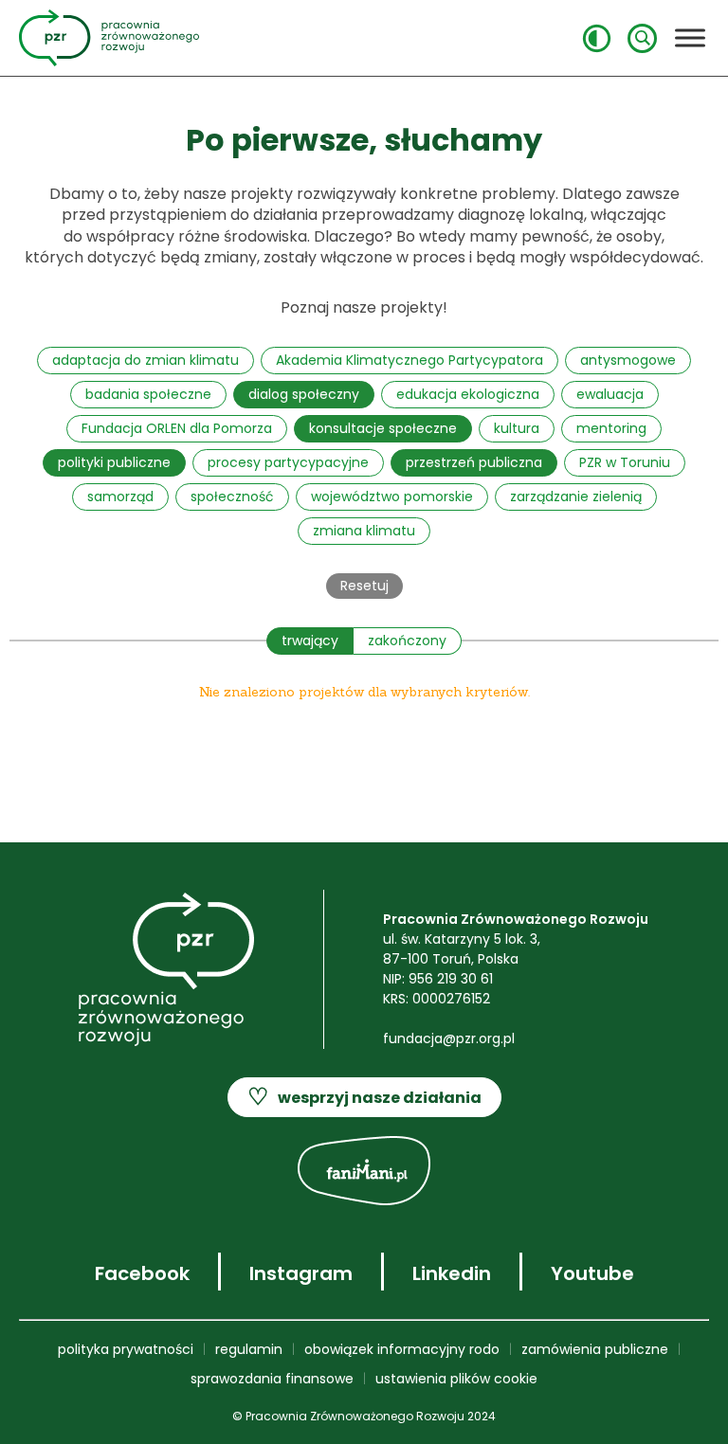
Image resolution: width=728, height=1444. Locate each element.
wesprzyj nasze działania (364, 1096)
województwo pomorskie (392, 496)
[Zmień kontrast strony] (596, 38)
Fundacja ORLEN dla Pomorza (177, 428)
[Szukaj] (642, 38)
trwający (310, 640)
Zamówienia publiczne (594, 1349)
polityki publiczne (114, 462)
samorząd (120, 496)
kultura (516, 428)
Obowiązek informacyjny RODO (402, 1349)
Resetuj (364, 585)
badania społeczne (148, 394)
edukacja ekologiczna (467, 394)
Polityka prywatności (125, 1349)
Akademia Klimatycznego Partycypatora (409, 360)
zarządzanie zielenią (576, 496)
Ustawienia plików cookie (456, 1378)
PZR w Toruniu (624, 462)
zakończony (407, 640)
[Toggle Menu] (690, 37)
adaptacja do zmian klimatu (145, 360)
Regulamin (248, 1349)
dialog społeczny (303, 394)
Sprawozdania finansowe (272, 1378)
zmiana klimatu (364, 530)
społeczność (232, 496)
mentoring (611, 428)
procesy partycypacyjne (288, 462)
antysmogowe (628, 360)
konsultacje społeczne (383, 428)
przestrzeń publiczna (474, 462)
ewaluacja (610, 394)
